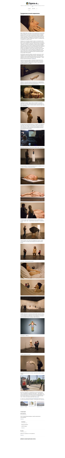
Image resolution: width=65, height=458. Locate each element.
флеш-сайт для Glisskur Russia (34, 398)
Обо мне (33, 8)
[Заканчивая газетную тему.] (32, 403)
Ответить (23, 427)
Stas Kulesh (23, 421)
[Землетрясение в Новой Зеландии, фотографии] (40, 403)
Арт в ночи (37, 396)
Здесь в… (34, 3)
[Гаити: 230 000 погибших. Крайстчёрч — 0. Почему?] (24, 403)
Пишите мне (42, 399)
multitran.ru (34, 58)
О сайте (29, 8)
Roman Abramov (23, 413)
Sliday (27, 398)
